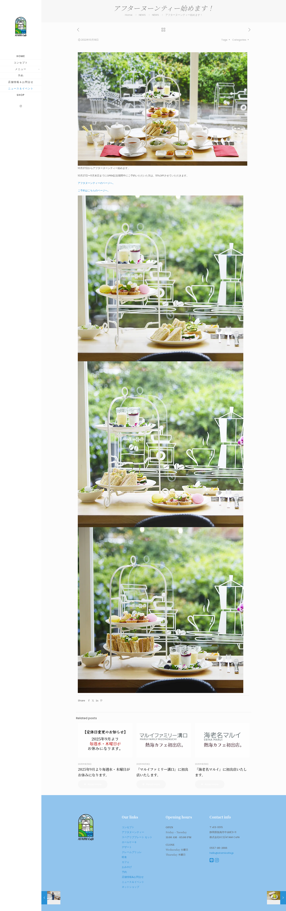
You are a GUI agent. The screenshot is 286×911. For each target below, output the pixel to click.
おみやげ (127, 867)
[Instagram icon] (21, 106)
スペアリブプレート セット (137, 837)
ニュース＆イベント (133, 882)
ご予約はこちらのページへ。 (94, 190)
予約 (124, 872)
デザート (127, 847)
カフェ (125, 862)
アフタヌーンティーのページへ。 (96, 183)
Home (128, 15)
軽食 (124, 857)
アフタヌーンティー (133, 832)
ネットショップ (130, 887)
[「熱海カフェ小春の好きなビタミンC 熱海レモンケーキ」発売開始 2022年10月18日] (276, 897)
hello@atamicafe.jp (222, 853)
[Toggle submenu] (38, 69)
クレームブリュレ (132, 852)
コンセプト (128, 827)
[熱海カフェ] (20, 26)
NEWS (142, 15)
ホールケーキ (129, 842)
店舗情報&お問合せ (133, 877)
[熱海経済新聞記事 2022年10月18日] (50, 897)
